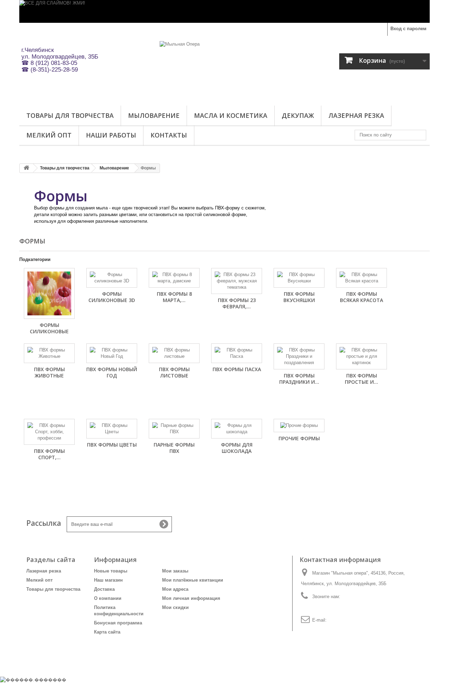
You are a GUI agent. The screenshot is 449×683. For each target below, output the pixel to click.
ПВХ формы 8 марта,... (174, 296)
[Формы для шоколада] (236, 428)
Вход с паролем (408, 28)
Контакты (168, 135)
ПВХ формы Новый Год (111, 372)
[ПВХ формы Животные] (49, 353)
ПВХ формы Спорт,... (49, 454)
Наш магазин (108, 580)
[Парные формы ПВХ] (174, 428)
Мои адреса (175, 589)
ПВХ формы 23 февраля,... (237, 303)
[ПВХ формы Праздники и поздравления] (299, 356)
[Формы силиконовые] (49, 293)
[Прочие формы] (299, 425)
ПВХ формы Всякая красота (361, 296)
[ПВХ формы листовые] (174, 353)
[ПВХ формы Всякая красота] (361, 278)
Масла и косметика (230, 115)
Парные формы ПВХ (174, 447)
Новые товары (110, 571)
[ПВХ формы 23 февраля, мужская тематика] (236, 281)
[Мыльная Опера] (224, 69)
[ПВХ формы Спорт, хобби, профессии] (49, 432)
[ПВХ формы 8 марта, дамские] (174, 278)
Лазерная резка (356, 115)
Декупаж (298, 115)
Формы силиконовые (49, 328)
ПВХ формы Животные (49, 372)
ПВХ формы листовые (174, 372)
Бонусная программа (118, 622)
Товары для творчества (70, 115)
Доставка (104, 589)
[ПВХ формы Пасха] (236, 353)
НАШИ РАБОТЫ (111, 135)
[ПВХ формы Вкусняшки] (299, 278)
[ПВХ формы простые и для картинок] (361, 356)
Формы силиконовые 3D (111, 296)
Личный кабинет (189, 559)
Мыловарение (154, 115)
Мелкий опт (49, 135)
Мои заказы (175, 571)
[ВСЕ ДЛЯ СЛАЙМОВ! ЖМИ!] (224, 11)
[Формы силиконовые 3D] (111, 278)
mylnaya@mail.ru (345, 620)
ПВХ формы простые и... (361, 378)
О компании (107, 598)
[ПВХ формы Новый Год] (111, 353)
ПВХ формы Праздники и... (299, 378)
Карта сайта (107, 632)
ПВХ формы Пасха (237, 369)
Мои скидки (175, 607)
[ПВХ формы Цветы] (111, 428)
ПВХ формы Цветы (112, 444)
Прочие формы (299, 438)
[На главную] (26, 168)
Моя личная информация (191, 598)
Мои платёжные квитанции (192, 580)
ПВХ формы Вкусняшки (299, 296)
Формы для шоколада (237, 447)
